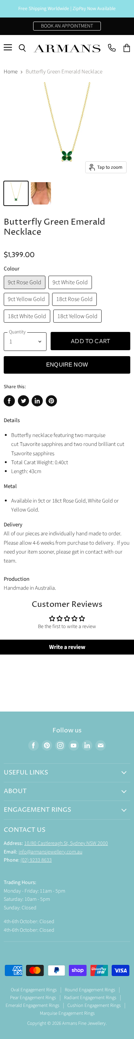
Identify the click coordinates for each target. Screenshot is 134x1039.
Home (10, 72)
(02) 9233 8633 (36, 860)
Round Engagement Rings (90, 989)
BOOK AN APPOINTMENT (67, 26)
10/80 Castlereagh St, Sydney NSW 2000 (66, 843)
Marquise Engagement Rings (67, 1013)
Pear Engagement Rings (33, 997)
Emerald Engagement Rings (32, 1005)
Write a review (67, 647)
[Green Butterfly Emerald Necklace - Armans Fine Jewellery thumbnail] (16, 193)
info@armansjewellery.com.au (50, 852)
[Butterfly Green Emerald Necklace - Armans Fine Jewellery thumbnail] (41, 193)
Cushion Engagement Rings (94, 1005)
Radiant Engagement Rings (90, 997)
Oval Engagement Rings (34, 989)
